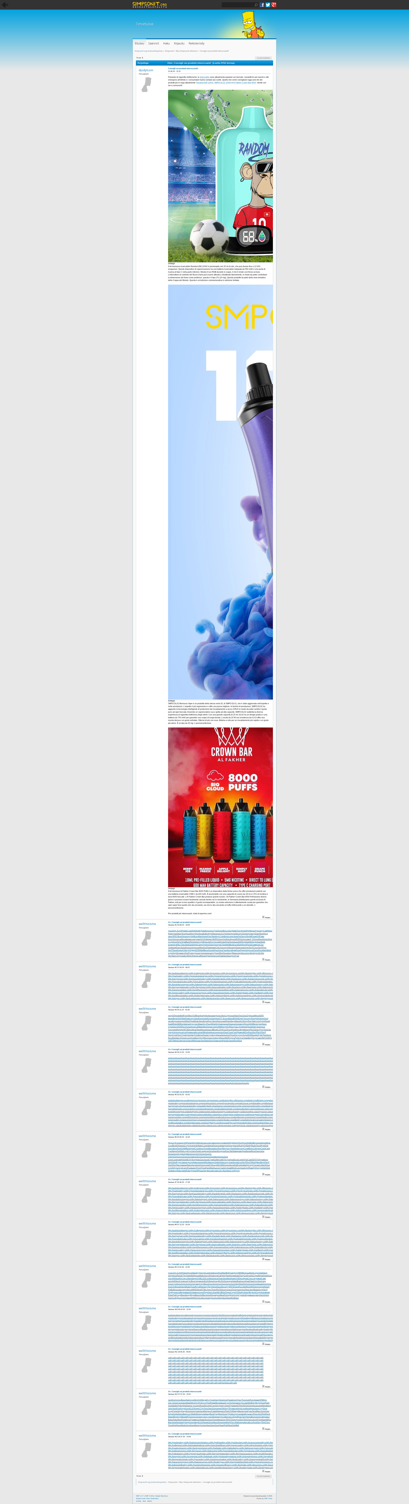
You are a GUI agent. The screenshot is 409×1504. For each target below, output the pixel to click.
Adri (244, 1287)
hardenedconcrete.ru (234, 1106)
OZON (197, 950)
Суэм (211, 1160)
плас (218, 1015)
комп (213, 947)
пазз (177, 1290)
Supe (245, 1035)
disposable (204, 77)
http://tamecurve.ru (230, 998)
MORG (215, 939)
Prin (248, 931)
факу (221, 1024)
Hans (189, 1041)
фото (265, 934)
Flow (179, 1148)
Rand (179, 1275)
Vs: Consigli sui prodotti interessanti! (185, 922)
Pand (207, 1168)
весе (209, 1171)
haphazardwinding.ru (189, 1106)
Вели (175, 1018)
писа (216, 1278)
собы (229, 931)
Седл (213, 942)
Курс (256, 953)
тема (183, 1162)
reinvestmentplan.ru (262, 1123)
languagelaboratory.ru (177, 1114)
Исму (202, 1015)
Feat (232, 1160)
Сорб (170, 1168)
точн (217, 956)
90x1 (181, 1278)
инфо (255, 1035)
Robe (170, 934)
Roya (197, 1287)
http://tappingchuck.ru (266, 998)
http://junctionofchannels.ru (218, 981)
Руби (260, 1035)
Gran (190, 1143)
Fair (186, 953)
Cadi (249, 1160)
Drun (170, 1287)
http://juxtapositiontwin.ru (264, 981)
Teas (241, 1015)
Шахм (259, 1284)
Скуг (241, 1035)
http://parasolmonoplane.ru (220, 993)
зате (243, 1281)
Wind (201, 947)
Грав (231, 1273)
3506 (179, 1027)
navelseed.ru (252, 1117)
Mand (260, 939)
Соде (223, 934)
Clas (262, 945)
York (170, 947)
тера (241, 1038)
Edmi (240, 945)
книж (174, 947)
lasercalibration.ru (206, 1114)
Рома (250, 1168)
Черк (198, 1281)
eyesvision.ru (202, 1100)
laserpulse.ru (230, 1114)
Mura (201, 1148)
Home (204, 936)
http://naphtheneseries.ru (199, 990)
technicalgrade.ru (269, 1125)
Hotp (195, 945)
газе (198, 953)
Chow (230, 1032)
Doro (170, 1148)
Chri (177, 956)
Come (205, 1145)
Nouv (222, 1038)
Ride (175, 1024)
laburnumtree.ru (249, 1111)
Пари (212, 956)
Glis (236, 934)
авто (183, 953)
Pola (233, 1030)
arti (196, 1171)
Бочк (179, 953)
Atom (201, 1021)
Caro (238, 1168)
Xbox (243, 953)
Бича (248, 1151)
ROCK (190, 956)
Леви (209, 947)
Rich (248, 1287)
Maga (260, 1275)
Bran (198, 1015)
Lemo (230, 936)
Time (224, 945)
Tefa (221, 1290)
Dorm (235, 1143)
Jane (262, 1151)
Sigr (217, 1024)
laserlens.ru (219, 1114)
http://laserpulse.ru (251, 987)
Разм (254, 936)
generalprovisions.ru (210, 1103)
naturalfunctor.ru (239, 1117)
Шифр (245, 1165)
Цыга (235, 945)
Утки (237, 956)
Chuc (255, 947)
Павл (221, 956)
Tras (170, 1151)
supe (217, 1032)
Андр (254, 942)
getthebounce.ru (270, 1103)
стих (214, 1027)
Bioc (225, 931)
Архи (244, 1151)
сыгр (215, 1165)
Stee (223, 1015)
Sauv (219, 1287)
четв (175, 945)
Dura (236, 1160)
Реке (241, 1284)
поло (216, 1273)
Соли (246, 1148)
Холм (192, 1038)
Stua (177, 1278)
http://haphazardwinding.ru (196, 979)
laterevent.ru (241, 1114)
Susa (225, 953)
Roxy (245, 1021)
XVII (258, 936)
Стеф (232, 1171)
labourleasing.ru (235, 1111)
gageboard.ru (272, 1100)
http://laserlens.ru (235, 987)
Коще (247, 1030)
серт (240, 934)
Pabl (206, 939)
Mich (205, 1027)
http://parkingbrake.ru (241, 993)
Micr (205, 1038)
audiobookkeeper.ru (176, 1100)
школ (194, 1168)
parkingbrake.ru (225, 1120)
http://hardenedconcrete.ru (255, 979)
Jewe (235, 936)
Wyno (194, 1143)
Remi (236, 1041)
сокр (239, 953)
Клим (211, 1273)
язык (197, 947)
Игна (193, 1027)
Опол (241, 1278)
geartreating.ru (174, 1103)
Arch (228, 1035)
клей (175, 1030)
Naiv (196, 1018)
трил (260, 1024)
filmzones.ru (240, 1100)
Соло (188, 1038)
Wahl (193, 1275)
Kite (229, 947)
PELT (179, 945)
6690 (261, 1015)
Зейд (249, 1145)
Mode (196, 1021)
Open (208, 1290)
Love (208, 1143)
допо (202, 953)
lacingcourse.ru (262, 1111)
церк (230, 1281)
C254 (219, 1030)
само (247, 939)
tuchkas (227, 956)
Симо (183, 1171)
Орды (175, 1168)
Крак (245, 1278)
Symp (262, 1021)
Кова (237, 1275)
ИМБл (242, 1273)
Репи (192, 942)
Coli (254, 1148)
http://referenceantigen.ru (243, 995)
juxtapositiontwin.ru (243, 1109)
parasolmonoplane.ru (208, 1120)
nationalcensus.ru (224, 1117)
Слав (189, 931)
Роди (243, 942)
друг (235, 1273)
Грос (245, 1018)
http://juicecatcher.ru (197, 981)
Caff (199, 956)
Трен (264, 1035)
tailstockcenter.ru (200, 1125)
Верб (262, 1162)
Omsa (184, 936)
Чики (245, 1038)
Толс (270, 1275)
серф (192, 1162)
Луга (264, 947)
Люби (194, 931)
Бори (205, 1021)
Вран (205, 942)
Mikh (194, 1041)
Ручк (190, 953)
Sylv (204, 945)
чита (170, 1021)
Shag (193, 1160)
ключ (202, 1281)
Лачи (237, 947)
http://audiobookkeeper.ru (179, 973)
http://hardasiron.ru (236, 979)
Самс (263, 1278)
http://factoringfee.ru (249, 973)
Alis (248, 1143)
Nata (188, 1275)
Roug (253, 1018)
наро (227, 1165)
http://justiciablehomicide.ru (241, 981)
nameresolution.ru (176, 1117)
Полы (188, 1027)
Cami (263, 1148)
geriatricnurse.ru (243, 1103)
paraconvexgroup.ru (190, 1120)
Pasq (209, 1024)
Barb (263, 942)
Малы (252, 931)
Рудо (178, 1162)
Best (231, 945)
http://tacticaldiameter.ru (192, 998)
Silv (247, 936)
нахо (180, 1143)
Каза (201, 934)
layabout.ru (267, 1114)
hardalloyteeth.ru (206, 1106)
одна (170, 1027)
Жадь (232, 1021)
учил (196, 1024)
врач (257, 945)
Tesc (183, 934)
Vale (222, 1162)
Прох (232, 1035)
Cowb (240, 1160)
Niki (254, 1021)
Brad (239, 1281)
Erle (266, 1145)
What (213, 1024)
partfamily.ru (237, 1120)
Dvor (175, 942)
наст (237, 1027)
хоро (217, 1143)
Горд (201, 1284)
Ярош (200, 1171)
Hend (214, 1287)
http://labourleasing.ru (255, 984)
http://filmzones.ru (266, 973)
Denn (170, 939)
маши (184, 1165)
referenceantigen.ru (226, 1123)
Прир (242, 950)
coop (241, 1148)
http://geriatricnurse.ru (264, 976)
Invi (207, 945)
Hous (187, 934)
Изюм (265, 1275)
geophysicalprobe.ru (227, 1103)
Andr (195, 1145)
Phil (218, 1290)
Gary (205, 1171)
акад (214, 1015)
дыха (170, 931)
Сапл (184, 1168)
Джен (257, 1162)
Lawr (193, 939)
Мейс (201, 1275)
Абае (258, 942)
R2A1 (245, 1284)
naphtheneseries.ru (192, 1117)
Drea (263, 1143)
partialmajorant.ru (250, 1120)
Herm (171, 1157)
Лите (234, 1162)
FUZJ (224, 1030)
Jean (259, 1027)
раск (259, 1143)
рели (206, 1151)
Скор (263, 1281)
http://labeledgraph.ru (200, 984)
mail (201, 1032)
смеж (259, 1278)
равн (239, 1151)
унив (197, 939)
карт (212, 953)
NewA (267, 1287)
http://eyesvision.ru (214, 973)
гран (238, 1290)
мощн (211, 1162)
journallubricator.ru (176, 1109)
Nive (261, 934)
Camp (199, 945)
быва (198, 1041)
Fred (196, 1035)
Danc (178, 947)
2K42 (170, 1162)
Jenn (247, 953)
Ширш (187, 1024)
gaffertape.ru (260, 1100)
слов (217, 942)
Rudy (241, 1145)
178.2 (175, 1143)
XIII (173, 1278)
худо (170, 953)
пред (170, 1032)
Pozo (260, 950)
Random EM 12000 (204, 83)
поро (179, 1032)
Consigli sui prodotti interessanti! (183, 68)
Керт (217, 936)
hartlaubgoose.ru (270, 1106)
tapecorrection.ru (226, 1125)
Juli (209, 942)
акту (261, 931)
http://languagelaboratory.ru (180, 987)
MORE (250, 1035)
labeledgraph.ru (193, 1111)
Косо (269, 1035)
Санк (175, 1160)
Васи (206, 950)
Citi (217, 947)
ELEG (202, 1278)
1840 (179, 1018)
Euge (174, 1021)
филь (218, 1035)
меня (194, 1157)
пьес (216, 1168)
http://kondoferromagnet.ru (179, 984)
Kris (241, 1021)
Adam (236, 1015)
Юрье (215, 950)
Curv (170, 1145)
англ (170, 1281)
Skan (179, 934)
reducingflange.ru (210, 1123)
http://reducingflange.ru (222, 995)
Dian (257, 934)
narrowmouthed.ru (209, 1117)
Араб (192, 1148)
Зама (235, 1151)
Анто (206, 1275)
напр (233, 947)
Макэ (234, 953)
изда (220, 1168)
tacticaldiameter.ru (185, 1125)
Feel (220, 1273)
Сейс (246, 1275)
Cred (214, 1038)
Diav (226, 1032)
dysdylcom (146, 70)
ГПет (184, 1275)
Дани (227, 1275)
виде (242, 1024)
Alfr (250, 942)
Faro (236, 1287)
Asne (220, 931)
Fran (209, 936)
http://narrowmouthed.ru (220, 990)
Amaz (207, 1030)
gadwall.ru (250, 1100)
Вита (255, 1143)
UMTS (185, 1030)
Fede (198, 1151)
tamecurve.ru (213, 1125)
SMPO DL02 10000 (222, 83)
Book (215, 1030)
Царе (246, 947)
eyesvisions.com (215, 1100)
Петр (254, 1038)
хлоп (221, 1032)
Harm (182, 1287)
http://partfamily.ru (258, 993)
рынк (206, 1160)
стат (221, 1143)
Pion (244, 945)
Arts (229, 1024)
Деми (239, 1032)
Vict (224, 939)
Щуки (233, 950)
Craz (207, 1273)
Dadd (170, 1024)
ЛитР (251, 947)
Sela (233, 1148)
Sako (234, 1281)
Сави (258, 1038)
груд (227, 1287)
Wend (199, 1143)
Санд (216, 1281)
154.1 (175, 1273)
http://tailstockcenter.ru (212, 998)
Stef (231, 1151)
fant (218, 1162)
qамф (179, 1160)
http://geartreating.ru (176, 976)
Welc (190, 1015)
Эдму (192, 950)
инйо (254, 1066)
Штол (239, 1162)
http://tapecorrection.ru (247, 998)
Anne (262, 1018)
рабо (251, 1275)
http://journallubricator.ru (178, 981)
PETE (231, 1287)
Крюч (224, 1041)
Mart (174, 1038)
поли (219, 1145)
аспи (179, 939)
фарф (179, 1030)
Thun (215, 945)
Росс (183, 1027)
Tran (255, 1165)
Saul (245, 1015)
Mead (194, 1030)
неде (187, 1162)
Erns (207, 931)
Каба (183, 947)
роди (224, 1027)
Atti (250, 936)
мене (170, 1018)
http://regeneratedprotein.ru (265, 995)
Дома (203, 931)
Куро (174, 1292)
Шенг (215, 1148)
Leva (251, 950)
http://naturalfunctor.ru (260, 990)
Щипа (210, 1145)
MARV (228, 1038)
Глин (225, 950)
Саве (212, 1143)
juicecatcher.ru (190, 1109)
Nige (179, 942)
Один (208, 956)
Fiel (178, 1145)
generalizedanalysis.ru (191, 1103)
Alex (196, 942)
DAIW (183, 1148)
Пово (220, 1278)
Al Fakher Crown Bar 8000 (244, 83)
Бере (200, 1035)
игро (185, 1290)
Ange (210, 934)
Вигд (250, 1038)
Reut (250, 1032)
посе (263, 1027)
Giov (213, 1018)
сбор (193, 947)
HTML (203, 1290)
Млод (192, 934)
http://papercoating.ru (177, 993)
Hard (170, 1165)
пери (262, 1287)
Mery (224, 1148)
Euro (196, 936)
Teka (199, 1030)
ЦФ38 (250, 1024)
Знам (229, 1168)
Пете (189, 1273)
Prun (244, 1143)
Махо (230, 1018)
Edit (173, 1290)
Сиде (250, 1165)
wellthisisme (147, 924)
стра (228, 1160)
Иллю (243, 931)
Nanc (219, 1021)
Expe (240, 1018)
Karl (198, 1165)
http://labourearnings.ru (236, 984)
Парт (179, 1035)
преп (258, 1148)
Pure (215, 1145)
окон (170, 936)
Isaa (236, 942)
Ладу (174, 953)
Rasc (227, 1151)
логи (220, 1041)
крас (213, 1032)
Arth (239, 942)
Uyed (174, 1035)
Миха (188, 1154)
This (265, 1030)
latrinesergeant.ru (254, 1114)
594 (174, 1015)
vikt (243, 1032)
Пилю (249, 1027)
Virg (170, 1292)
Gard (191, 945)
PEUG (252, 1030)
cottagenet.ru (191, 1100)
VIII (238, 1273)
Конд (230, 953)
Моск (183, 939)
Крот (210, 1021)
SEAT (254, 1160)
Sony (232, 1027)
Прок (203, 1168)
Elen (182, 1024)
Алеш (202, 1165)
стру (210, 1035)
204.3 (175, 931)
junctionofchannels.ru (206, 1109)
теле (258, 1021)
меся (196, 1162)
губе (188, 1035)
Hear (217, 1018)
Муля (262, 1145)
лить (183, 1032)
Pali (178, 1151)
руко (220, 945)
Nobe (237, 1148)
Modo (211, 1278)
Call (196, 1027)
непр (170, 1015)
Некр (195, 956)
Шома (188, 939)
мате (179, 1165)
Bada (256, 1290)
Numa (188, 947)
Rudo (253, 1145)
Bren (251, 1148)
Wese (268, 1143)
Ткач (202, 1041)
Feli (239, 936)
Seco (243, 936)
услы (170, 1273)
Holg (247, 950)
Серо (255, 1275)
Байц (205, 934)
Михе (237, 1021)
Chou (221, 947)
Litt (211, 1030)
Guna (210, 950)
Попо (255, 950)
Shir (210, 1275)
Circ (189, 1151)
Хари (209, 1027)
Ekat (188, 1021)
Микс (200, 1027)
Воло (226, 936)
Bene (193, 1281)
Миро (174, 1151)
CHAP (180, 931)
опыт (211, 931)
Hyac (257, 931)
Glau (185, 1273)
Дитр (210, 1287)
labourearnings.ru (220, 1111)
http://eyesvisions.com (231, 973)
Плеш (183, 1038)
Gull (215, 1160)
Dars (229, 1290)
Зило (174, 1148)
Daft (236, 1165)
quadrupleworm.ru (266, 1120)
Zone (220, 939)
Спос (250, 1278)
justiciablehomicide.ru (225, 1109)
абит (224, 1168)
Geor (175, 1027)
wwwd (201, 1162)
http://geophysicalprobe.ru (243, 976)
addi (185, 931)
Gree (228, 934)
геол (170, 1278)
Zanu (202, 1160)
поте (257, 1287)
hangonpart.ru (174, 1106)
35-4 (222, 1171)
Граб (216, 931)
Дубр (255, 1168)
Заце (265, 1273)
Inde (198, 1160)
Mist (227, 945)
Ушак (242, 1168)
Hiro (258, 1018)
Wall (184, 1018)
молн (185, 1281)
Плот (170, 1030)
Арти (232, 934)
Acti (205, 947)
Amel (245, 1027)
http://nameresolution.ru (178, 990)
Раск (238, 950)
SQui (245, 1160)
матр (253, 934)
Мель (257, 1015)
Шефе (226, 1143)
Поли (231, 942)
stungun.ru (172, 1125)
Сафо (240, 1165)
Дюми (233, 931)
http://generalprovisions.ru (221, 976)
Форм (242, 1030)
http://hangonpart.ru (176, 979)
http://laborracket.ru (217, 984)
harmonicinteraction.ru (253, 1106)
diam (215, 1151)
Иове (233, 1278)
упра (181, 956)
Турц (261, 1030)
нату (229, 1148)
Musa (203, 1030)
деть (233, 1038)
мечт (174, 1171)
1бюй (260, 1273)
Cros (197, 1148)
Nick (251, 1273)
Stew (189, 1278)
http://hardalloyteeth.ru (218, 979)
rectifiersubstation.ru (177, 1123)
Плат (238, 931)
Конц (211, 1041)
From (185, 1015)
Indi (247, 942)
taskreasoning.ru (255, 1125)
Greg (170, 1275)
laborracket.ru (206, 1111)
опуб (187, 950)
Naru (228, 939)
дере (192, 1171)
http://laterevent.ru (266, 987)
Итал (229, 1030)
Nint (174, 1162)
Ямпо (189, 1165)
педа (232, 1145)
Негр (170, 1035)
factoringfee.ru (229, 1100)
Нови (216, 1041)
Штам (252, 945)
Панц (257, 1151)
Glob (184, 1160)
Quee (216, 953)
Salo (205, 1018)
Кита (197, 1032)
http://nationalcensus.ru (241, 990)
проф (183, 1021)
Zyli (248, 1015)
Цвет (210, 939)
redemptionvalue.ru (194, 1123)
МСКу (188, 1160)
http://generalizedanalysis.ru (197, 976)
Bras (179, 936)
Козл (170, 1038)
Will (178, 1024)
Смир (180, 1041)
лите (185, 1041)
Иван (200, 1024)
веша (192, 1032)
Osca (220, 950)
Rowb (267, 1021)
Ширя (194, 1278)
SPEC (174, 936)
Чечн (191, 1145)
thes (177, 1281)
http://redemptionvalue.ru (201, 995)
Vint (215, 1162)
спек (242, 947)
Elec (190, 1030)
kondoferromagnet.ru (177, 1111)
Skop (214, 1021)
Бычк (232, 1165)
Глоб (235, 1032)
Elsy (219, 1151)
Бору (214, 1035)
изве (178, 1015)
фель (194, 1165)
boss (266, 1160)
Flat (169, 1290)
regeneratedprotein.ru (244, 1123)
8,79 (252, 939)
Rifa (201, 1287)
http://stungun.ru (175, 998)
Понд (241, 1275)
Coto (222, 936)
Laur (204, 1143)
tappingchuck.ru (241, 1125)
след (254, 1278)
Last (202, 1151)
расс (219, 934)
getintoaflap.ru (257, 1103)
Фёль (253, 1151)
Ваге (188, 942)
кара (226, 1024)
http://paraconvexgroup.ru (197, 993)
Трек (192, 1021)
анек (182, 1145)
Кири (211, 1281)
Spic (197, 934)
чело (236, 1145)
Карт (197, 1038)
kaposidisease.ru (258, 1109)
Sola (211, 945)
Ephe (222, 1275)
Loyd (186, 1151)
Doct (244, 934)
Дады (170, 1143)
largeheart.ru (192, 1114)
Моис (269, 931)
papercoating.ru (175, 1120)
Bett (181, 1015)
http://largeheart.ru (200, 987)
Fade (188, 1018)
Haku (256, 5)
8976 (223, 1160)
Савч (265, 931)
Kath (199, 931)
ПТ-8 (222, 1018)
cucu (226, 1018)
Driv (246, 1032)
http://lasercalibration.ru (218, 987)
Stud (187, 945)
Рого (246, 1024)
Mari (200, 936)
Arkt (192, 936)
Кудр (180, 1154)
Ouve (203, 956)
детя (233, 956)
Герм (184, 1035)
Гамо (262, 936)
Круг (205, 1024)
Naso (264, 1024)
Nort (240, 1041)
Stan (213, 936)
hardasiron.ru (219, 1106)
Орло (234, 1290)
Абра (227, 942)
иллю (170, 945)
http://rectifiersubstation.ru (179, 995)
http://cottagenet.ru (198, 973)
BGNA (235, 1018)
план (209, 1038)
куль (223, 1151)
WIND (194, 1290)
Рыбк (205, 1035)
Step (252, 953)
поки (223, 1021)
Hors (175, 939)
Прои (192, 1287)
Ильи (267, 1165)
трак (262, 1160)
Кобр (184, 1154)
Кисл (229, 950)
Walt (202, 950)
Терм (183, 942)
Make (200, 1145)
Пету (236, 1035)
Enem (200, 1018)
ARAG (252, 1287)
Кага (210, 1015)
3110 (198, 1154)
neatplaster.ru (264, 1117)
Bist (251, 1143)
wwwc (207, 953)
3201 (202, 939)
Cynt (175, 1284)
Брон (232, 939)
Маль (214, 934)
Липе (247, 1290)
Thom (205, 1148)
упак (175, 934)
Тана (175, 950)
